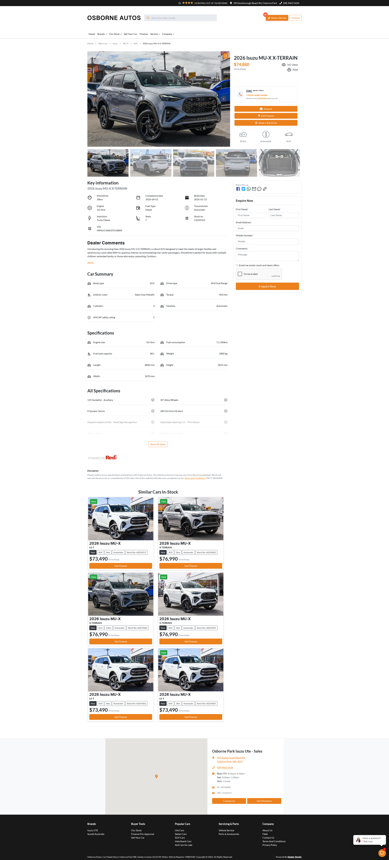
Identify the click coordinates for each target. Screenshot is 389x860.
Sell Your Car (130, 33)
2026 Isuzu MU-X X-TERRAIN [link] (156, 43)
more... (90, 262)
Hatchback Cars (183, 841)
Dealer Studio (295, 857)
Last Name (275, 209)
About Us (267, 830)
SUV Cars (180, 837)
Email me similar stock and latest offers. (259, 265)
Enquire (268, 108)
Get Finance (267, 115)
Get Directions (264, 800)
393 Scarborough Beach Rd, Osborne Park (255, 3)
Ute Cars (179, 830)
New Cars (103, 43)
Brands (101, 33)
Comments (242, 248)
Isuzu (115, 43)
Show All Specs (158, 444)
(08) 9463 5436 (225, 767)
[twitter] (243, 189)
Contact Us (229, 800)
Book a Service (278, 17)
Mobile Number (244, 235)
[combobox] (180, 17)
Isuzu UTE (92, 830)
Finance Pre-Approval (142, 833)
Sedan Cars (181, 833)
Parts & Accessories (229, 833)
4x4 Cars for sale (183, 844)
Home (92, 33)
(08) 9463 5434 (291, 3)
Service (154, 33)
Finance (295, 17)
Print (295, 69)
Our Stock (114, 33)
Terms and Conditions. (195, 478)
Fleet (265, 833)
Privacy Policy (269, 844)
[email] (254, 189)
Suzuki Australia (95, 833)
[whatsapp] (248, 189)
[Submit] (147, 17)
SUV (136, 43)
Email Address (244, 222)
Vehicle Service (226, 830)
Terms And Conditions (274, 841)
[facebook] (238, 189)
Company (167, 33)
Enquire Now (267, 286)
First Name (242, 209)
